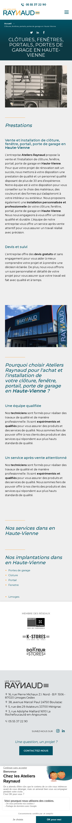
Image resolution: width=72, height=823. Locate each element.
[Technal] (36, 626)
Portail (12, 580)
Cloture (13, 575)
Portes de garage (19, 570)
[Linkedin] (63, 731)
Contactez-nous (36, 750)
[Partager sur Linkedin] (37, 32)
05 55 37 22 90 (18, 721)
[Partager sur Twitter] (31, 32)
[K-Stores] (36, 640)
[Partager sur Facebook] (43, 32)
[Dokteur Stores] (36, 654)
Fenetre (13, 585)
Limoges (13, 596)
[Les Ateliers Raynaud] (21, 12)
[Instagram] (58, 731)
